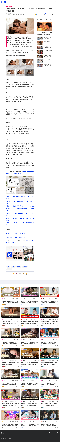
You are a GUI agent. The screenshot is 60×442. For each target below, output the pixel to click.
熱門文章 (39, 19)
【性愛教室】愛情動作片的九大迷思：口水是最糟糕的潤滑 (20, 206)
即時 (28, 2)
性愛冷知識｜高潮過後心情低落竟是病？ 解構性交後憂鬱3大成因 (20, 219)
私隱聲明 (33, 435)
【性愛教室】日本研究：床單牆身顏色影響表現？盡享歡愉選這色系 (20, 214)
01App (20, 435)
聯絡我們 (29, 435)
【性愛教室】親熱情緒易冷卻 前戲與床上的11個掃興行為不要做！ (20, 197)
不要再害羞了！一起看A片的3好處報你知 (16, 237)
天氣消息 (23, 2)
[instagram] (49, 433)
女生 (7, 6)
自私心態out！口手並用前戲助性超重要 (15, 233)
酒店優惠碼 (17, 2)
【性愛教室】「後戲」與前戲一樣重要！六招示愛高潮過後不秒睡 (20, 223)
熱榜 (32, 2)
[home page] (3, 2)
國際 (36, 2)
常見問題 (24, 435)
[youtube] (52, 433)
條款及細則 (39, 435)
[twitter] (58, 433)
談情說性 (11, 6)
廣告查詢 (15, 435)
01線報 (2, 435)
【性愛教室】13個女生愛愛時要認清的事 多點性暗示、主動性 (20, 202)
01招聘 (11, 435)
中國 (39, 2)
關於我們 (7, 435)
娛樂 (12, 2)
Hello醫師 (14, 240)
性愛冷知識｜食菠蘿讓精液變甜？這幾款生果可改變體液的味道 (20, 209)
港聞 (8, 2)
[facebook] (46, 433)
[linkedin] (55, 433)
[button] (48, 14)
